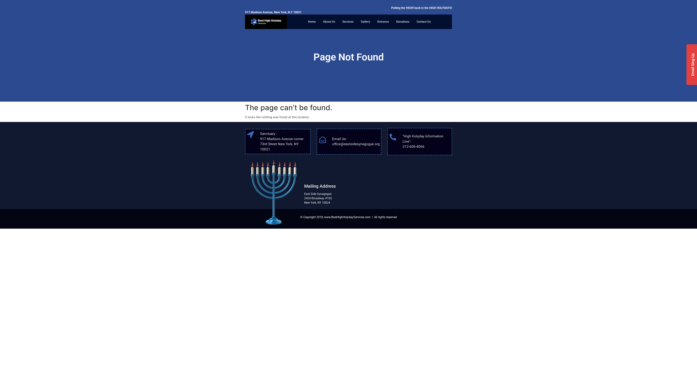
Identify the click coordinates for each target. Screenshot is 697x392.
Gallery (365, 21)
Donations (402, 21)
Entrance (383, 21)
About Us (329, 21)
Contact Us (424, 21)
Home (312, 21)
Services (348, 21)
